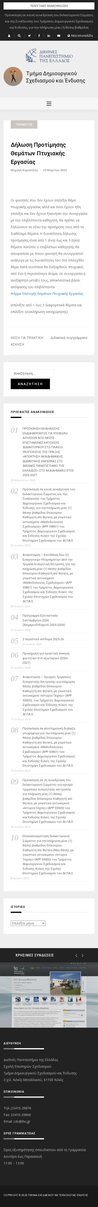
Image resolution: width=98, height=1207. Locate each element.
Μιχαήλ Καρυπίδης (24, 170)
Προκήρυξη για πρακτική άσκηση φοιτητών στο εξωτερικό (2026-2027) (46, 658)
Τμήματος (24, 124)
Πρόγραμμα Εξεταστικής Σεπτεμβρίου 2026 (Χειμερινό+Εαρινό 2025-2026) (44, 620)
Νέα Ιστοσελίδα (82, 35)
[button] (9, 35)
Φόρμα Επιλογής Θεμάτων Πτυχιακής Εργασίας (47, 293)
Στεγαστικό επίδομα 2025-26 (43, 639)
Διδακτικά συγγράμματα (68, 337)
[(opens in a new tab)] (49, 994)
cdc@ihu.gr (22, 1121)
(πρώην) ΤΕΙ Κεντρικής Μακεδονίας (47, 1010)
